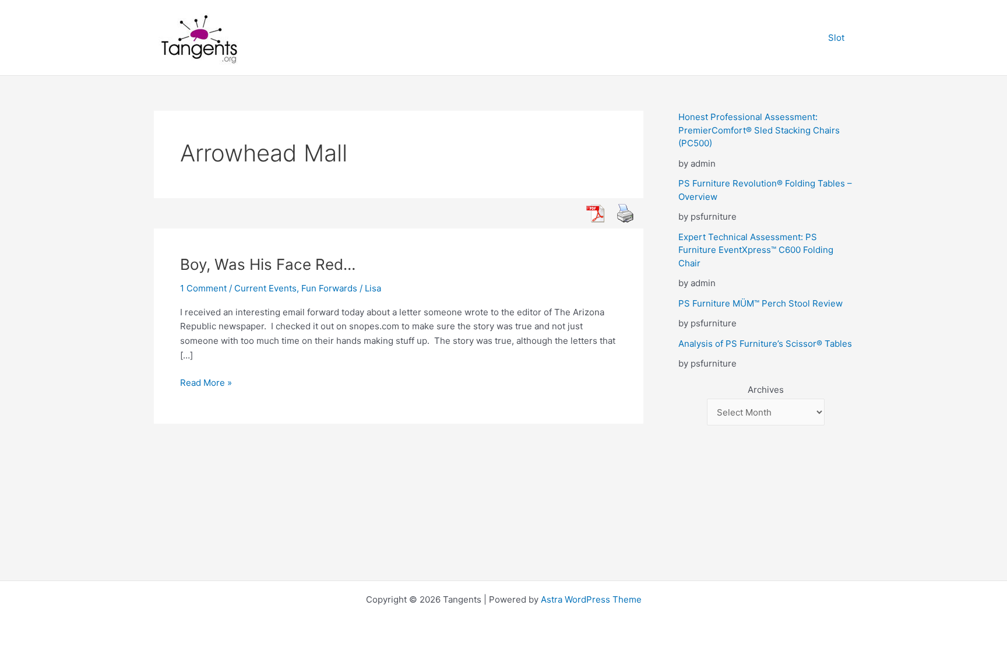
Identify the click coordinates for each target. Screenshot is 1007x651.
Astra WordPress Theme (591, 599)
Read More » (206, 383)
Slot (836, 37)
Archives (766, 389)
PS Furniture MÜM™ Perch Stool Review (760, 303)
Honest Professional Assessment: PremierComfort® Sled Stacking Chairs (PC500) (759, 130)
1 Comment (203, 288)
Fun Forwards (329, 288)
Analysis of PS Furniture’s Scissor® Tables (765, 343)
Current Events (265, 288)
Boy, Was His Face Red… (267, 264)
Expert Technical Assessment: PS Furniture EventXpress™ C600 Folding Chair (755, 250)
